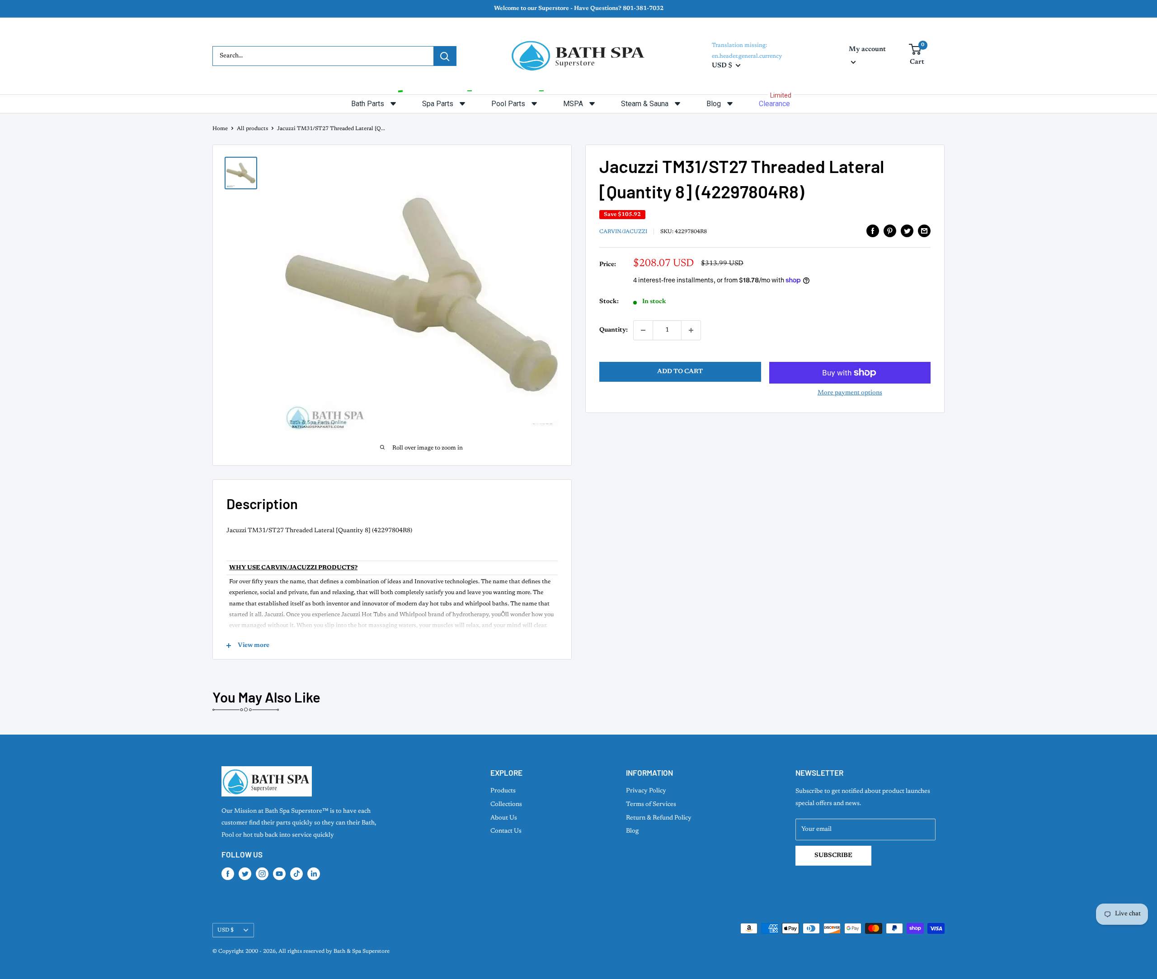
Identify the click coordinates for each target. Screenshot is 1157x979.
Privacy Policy (646, 791)
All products (252, 128)
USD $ (225, 930)
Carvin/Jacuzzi (623, 231)
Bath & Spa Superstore (362, 951)
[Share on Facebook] (872, 231)
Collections (506, 804)
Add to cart (680, 372)
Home (220, 128)
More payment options (850, 393)
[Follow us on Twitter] (245, 873)
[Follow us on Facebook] (227, 873)
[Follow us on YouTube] (279, 873)
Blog (632, 831)
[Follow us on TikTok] (296, 873)
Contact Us (506, 831)
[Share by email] (924, 231)
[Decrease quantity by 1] (643, 330)
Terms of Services (651, 804)
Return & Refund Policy (658, 818)
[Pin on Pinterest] (890, 231)
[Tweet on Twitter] (907, 231)
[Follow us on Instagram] (262, 873)
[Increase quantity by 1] (691, 330)
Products (503, 791)
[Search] (444, 56)
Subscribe (833, 856)
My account (867, 49)
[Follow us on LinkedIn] (313, 873)
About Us (503, 818)
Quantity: (613, 330)
